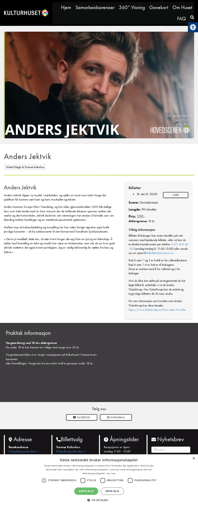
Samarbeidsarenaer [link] (95, 7)
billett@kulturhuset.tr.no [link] (160, 253)
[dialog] (99, 480)
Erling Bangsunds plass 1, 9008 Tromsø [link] (24, 453)
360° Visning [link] (132, 7)
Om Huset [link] (182, 7)
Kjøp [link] (176, 195)
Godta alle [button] (86, 491)
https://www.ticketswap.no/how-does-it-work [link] (156, 310)
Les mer (111, 473)
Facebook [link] (83, 417)
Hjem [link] (66, 7)
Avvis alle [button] (112, 491)
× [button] (193, 458)
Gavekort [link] (158, 7)
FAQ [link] (181, 18)
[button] (116, 417)
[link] (193, 27)
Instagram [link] (117, 417)
